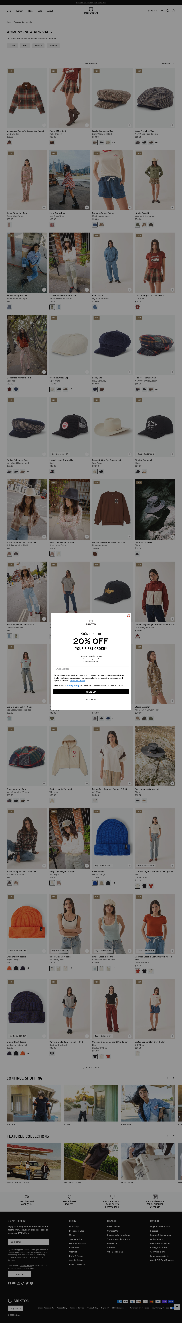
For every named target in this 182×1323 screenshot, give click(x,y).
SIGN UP (91, 692)
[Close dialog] (128, 615)
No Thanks (91, 699)
